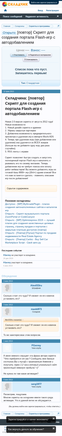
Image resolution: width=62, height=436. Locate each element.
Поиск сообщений (12, 16)
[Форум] (5, 10)
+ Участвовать (18, 55)
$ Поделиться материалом (39, 55)
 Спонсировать (31, 60)
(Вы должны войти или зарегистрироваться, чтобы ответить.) (34, 406)
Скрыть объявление (53, 418)
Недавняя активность (37, 16)
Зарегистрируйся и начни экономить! (28, 419)
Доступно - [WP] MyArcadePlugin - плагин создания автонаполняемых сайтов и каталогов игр (31, 207)
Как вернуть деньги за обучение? (26, 429)
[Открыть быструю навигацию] (58, 26)
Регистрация (52, 10)
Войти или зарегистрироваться (44, 2)
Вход (40, 10)
